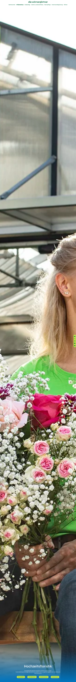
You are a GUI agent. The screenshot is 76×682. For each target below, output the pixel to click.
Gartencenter (12, 4)
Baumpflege (47, 4)
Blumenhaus (20, 4)
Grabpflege (27, 4)
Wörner (65, 4)
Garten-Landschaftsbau (37, 4)
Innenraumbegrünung (57, 4)
